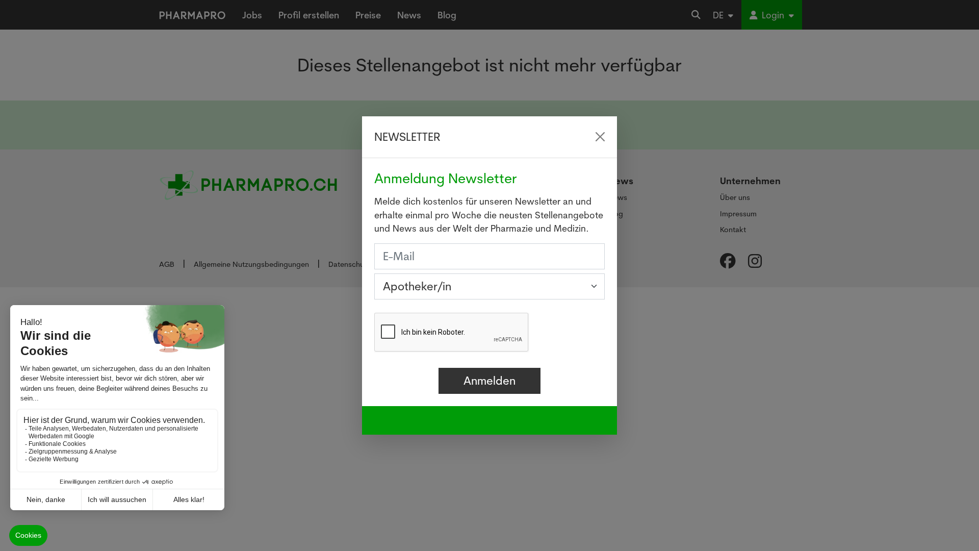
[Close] (600, 136)
